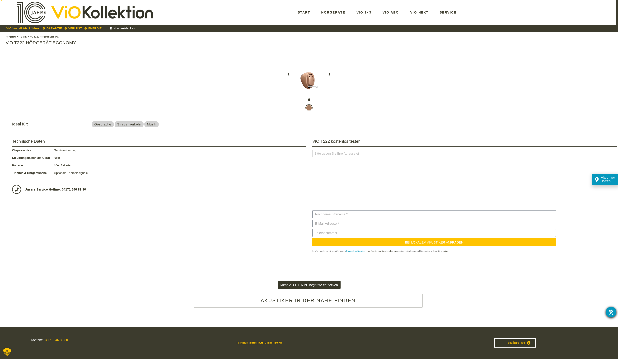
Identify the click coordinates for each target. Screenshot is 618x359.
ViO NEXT (419, 12)
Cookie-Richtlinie (273, 342)
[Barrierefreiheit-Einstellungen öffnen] (611, 312)
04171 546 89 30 (55, 340)
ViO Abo (391, 12)
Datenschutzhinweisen (356, 251)
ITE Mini (23, 36)
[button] (7, 352)
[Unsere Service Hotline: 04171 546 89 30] (16, 189)
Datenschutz (256, 342)
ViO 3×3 (363, 12)
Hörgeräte (333, 12)
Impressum (242, 342)
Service (448, 12)
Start (304, 12)
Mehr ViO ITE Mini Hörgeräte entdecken (309, 285)
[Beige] (309, 95)
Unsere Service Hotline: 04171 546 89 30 (55, 189)
